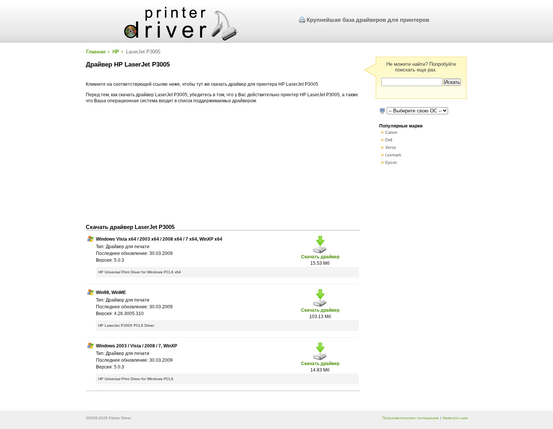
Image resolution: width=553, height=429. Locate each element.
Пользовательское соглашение (410, 418)
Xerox (390, 147)
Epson (391, 162)
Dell (388, 140)
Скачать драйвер (320, 256)
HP (115, 52)
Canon (391, 132)
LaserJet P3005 (143, 52)
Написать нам (455, 418)
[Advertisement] (223, 164)
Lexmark (393, 155)
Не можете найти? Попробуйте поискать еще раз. (421, 67)
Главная (96, 52)
